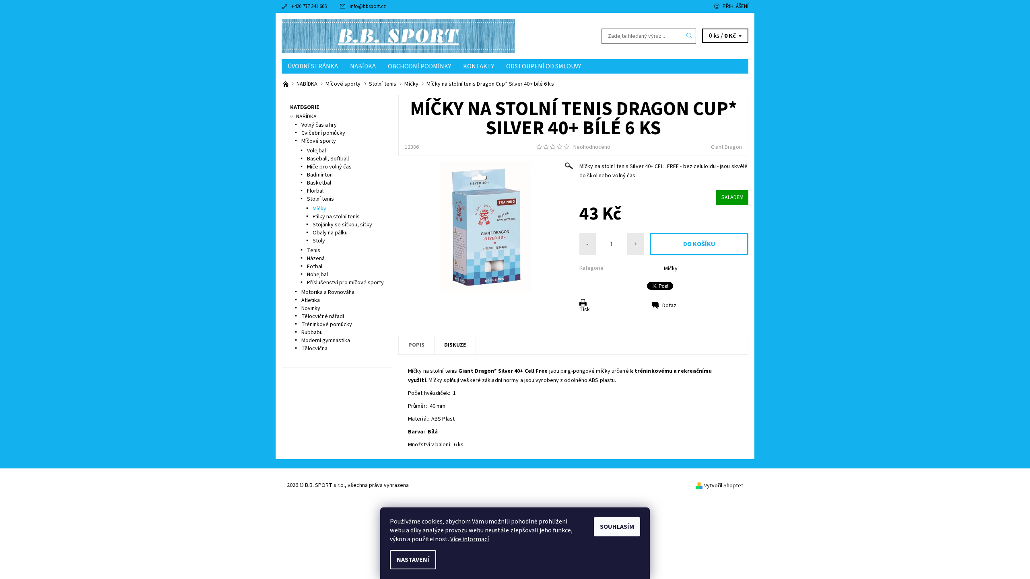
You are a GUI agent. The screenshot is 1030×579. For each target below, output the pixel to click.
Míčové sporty (318, 141)
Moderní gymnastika (325, 341)
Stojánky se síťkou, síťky (342, 225)
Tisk (584, 310)
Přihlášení (735, 6)
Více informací (469, 539)
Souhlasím (617, 526)
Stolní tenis (320, 199)
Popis (416, 345)
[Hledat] (689, 36)
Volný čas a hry (319, 125)
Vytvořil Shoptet (723, 486)
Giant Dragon (726, 147)
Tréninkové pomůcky (326, 324)
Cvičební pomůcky (323, 133)
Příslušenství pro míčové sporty (345, 283)
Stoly (319, 241)
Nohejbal (317, 275)
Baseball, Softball (328, 159)
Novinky (310, 308)
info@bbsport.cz (368, 6)
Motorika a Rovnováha (327, 292)
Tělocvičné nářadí (322, 316)
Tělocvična (314, 349)
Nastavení (413, 559)
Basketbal (319, 183)
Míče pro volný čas (329, 167)
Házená (316, 259)
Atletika (310, 300)
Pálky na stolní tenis (336, 217)
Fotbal (314, 267)
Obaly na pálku (330, 233)
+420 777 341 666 (309, 6)
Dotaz (669, 306)
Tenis (313, 250)
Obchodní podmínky (419, 66)
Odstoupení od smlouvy (543, 66)
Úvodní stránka (313, 66)
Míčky (671, 269)
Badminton (320, 175)
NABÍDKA (363, 66)
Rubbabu (312, 333)
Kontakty (478, 66)
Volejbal (316, 151)
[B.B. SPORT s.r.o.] (398, 35)
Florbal (315, 191)
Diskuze (455, 345)
